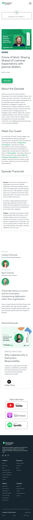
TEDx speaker (11, 153)
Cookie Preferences (20, 493)
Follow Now (7, 81)
